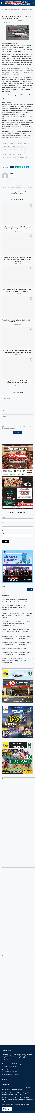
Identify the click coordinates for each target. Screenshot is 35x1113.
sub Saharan (22, 160)
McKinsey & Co (19, 151)
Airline (20, 143)
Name (3, 517)
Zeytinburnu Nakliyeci (7, 636)
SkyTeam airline (23, 157)
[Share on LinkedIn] (16, 167)
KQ (3, 151)
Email (3, 533)
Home (3, 9)
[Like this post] (12, 167)
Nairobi (4, 154)
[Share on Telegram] (23, 167)
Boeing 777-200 (6, 146)
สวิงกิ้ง (3, 648)
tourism (29, 160)
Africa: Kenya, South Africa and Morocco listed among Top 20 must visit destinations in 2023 (17, 660)
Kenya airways (27, 149)
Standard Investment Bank (9, 160)
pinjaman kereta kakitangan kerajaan (11, 658)
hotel (20, 149)
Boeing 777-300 (15, 146)
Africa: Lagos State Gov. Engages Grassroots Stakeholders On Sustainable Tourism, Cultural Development (17, 259)
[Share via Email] (27, 167)
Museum (27, 151)
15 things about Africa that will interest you (17, 648)
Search (3, 586)
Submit (5, 541)
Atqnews (9, 20)
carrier (23, 146)
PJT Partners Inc (7, 157)
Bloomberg (27, 143)
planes (15, 157)
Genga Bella (13, 149)
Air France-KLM (12, 143)
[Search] (33, 3)
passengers (20, 154)
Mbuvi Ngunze (10, 151)
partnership (12, 154)
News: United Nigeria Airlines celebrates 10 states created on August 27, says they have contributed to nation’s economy (17, 615)
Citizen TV (5, 149)
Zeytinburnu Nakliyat (7, 642)
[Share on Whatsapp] (19, 167)
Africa (4, 143)
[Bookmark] (31, 205)
